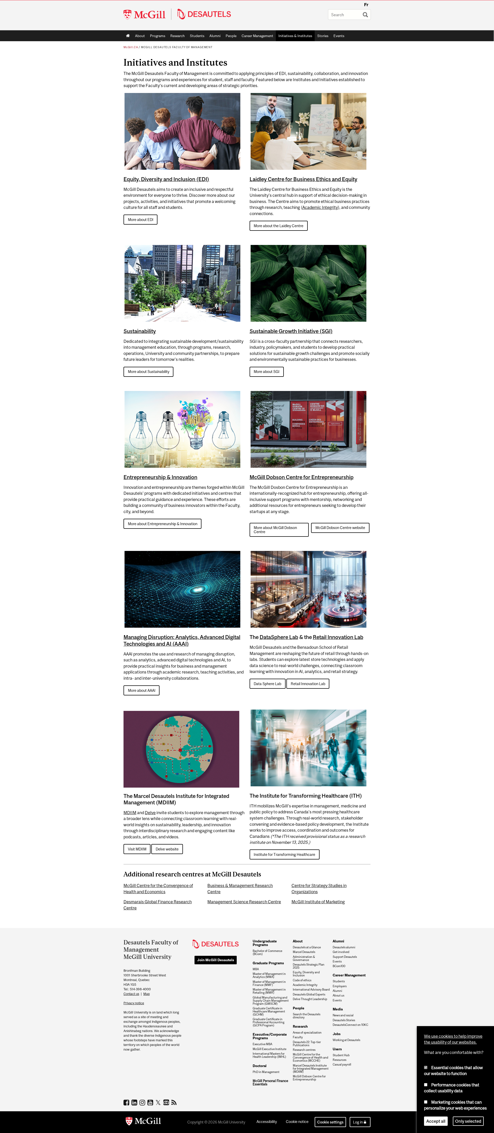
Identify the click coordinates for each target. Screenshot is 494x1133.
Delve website (167, 849)
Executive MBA (262, 1044)
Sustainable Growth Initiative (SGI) (291, 331)
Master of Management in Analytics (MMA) (269, 975)
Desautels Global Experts (309, 994)
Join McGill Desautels (215, 960)
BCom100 (339, 966)
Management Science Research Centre (244, 901)
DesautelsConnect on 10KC (350, 1024)
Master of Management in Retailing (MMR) (269, 991)
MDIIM (129, 812)
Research (177, 36)
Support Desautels (345, 956)
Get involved (341, 951)
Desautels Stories (344, 1020)
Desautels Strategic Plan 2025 (308, 966)
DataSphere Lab (279, 637)
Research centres (304, 1049)
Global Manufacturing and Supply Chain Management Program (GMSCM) (271, 1000)
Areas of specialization (307, 1032)
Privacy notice (133, 1003)
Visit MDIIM (137, 849)
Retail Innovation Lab (338, 637)
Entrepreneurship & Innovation (160, 477)
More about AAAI (141, 690)
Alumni (214, 36)
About (140, 36)
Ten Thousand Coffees (166, 1103)
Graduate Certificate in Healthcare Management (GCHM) (269, 1011)
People (231, 36)
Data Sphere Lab (267, 683)
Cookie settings (330, 1122)
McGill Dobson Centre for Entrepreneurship (302, 477)
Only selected (468, 1121)
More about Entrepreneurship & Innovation (162, 524)
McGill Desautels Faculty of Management (177, 47)
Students (197, 36)
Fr (366, 4)
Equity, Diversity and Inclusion (306, 974)
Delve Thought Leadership (310, 999)
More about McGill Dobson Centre (275, 529)
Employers (340, 986)
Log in (358, 1122)
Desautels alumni (344, 947)
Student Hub (341, 1055)
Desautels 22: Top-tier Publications (307, 1044)
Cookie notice (297, 1121)
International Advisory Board (311, 989)
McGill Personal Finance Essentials (270, 1082)
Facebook (126, 1102)
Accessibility (267, 1121)
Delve (150, 812)
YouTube (150, 1102)
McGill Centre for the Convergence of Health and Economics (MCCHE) (310, 1057)
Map (146, 994)
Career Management (257, 36)
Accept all (435, 1121)
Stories (322, 36)
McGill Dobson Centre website (340, 527)
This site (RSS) (174, 1102)
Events (338, 36)
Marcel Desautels (304, 951)
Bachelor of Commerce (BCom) (267, 952)
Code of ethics (302, 980)
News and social (343, 1015)
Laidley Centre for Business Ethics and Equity (303, 179)
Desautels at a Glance (307, 947)
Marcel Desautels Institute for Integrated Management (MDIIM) (311, 1068)
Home (128, 35)
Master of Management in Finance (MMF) (269, 983)
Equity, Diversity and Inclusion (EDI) (166, 179)
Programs (156, 37)
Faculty (298, 1037)
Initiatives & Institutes (294, 37)
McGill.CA (130, 47)
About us (338, 995)
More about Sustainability (148, 371)
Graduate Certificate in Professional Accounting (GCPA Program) (268, 1022)
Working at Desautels (346, 1040)
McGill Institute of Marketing (318, 901)
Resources (339, 1059)
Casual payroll (342, 1064)
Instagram (142, 1102)
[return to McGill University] (143, 1122)
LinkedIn (134, 1102)
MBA (256, 969)
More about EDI (140, 219)
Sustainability (139, 331)
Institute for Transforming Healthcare (284, 854)
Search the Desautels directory (306, 1016)
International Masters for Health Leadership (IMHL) (269, 1055)
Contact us (131, 994)
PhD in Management (266, 1072)
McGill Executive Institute (269, 1049)
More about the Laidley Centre (278, 226)
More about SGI (266, 371)
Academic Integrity (320, 207)
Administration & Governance (304, 958)
